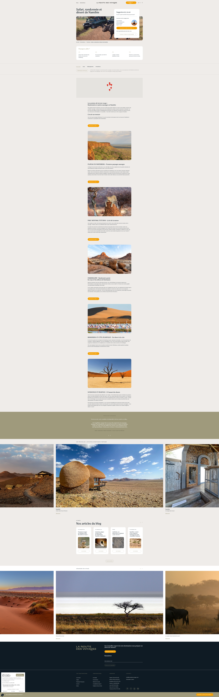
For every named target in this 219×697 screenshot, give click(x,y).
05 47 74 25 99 (131, 34)
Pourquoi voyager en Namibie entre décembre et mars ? (83, 533)
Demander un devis (130, 3)
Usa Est (77, 683)
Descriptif (78, 66)
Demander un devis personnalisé (204, 694)
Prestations (98, 66)
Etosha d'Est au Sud (60, 636)
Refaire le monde (96, 681)
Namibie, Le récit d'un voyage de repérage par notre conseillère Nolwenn (135, 534)
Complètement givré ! (97, 683)
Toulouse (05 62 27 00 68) (115, 688)
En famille (95, 677)
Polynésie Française (80, 681)
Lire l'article (83, 551)
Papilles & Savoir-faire (97, 685)
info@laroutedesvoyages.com (132, 677)
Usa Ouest (78, 677)
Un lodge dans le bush (169, 510)
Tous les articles (109, 561)
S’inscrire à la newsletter (110, 665)
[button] (111, 85)
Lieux (84, 66)
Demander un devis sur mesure (126, 28)
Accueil (77, 42)
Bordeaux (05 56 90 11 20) (115, 681)
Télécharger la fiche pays (82, 70)
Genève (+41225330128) (114, 683)
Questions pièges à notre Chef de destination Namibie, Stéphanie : (100, 534)
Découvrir (58, 513)
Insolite (113, 529)
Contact (128, 673)
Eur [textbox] (138, 2)
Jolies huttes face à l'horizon (61, 510)
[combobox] (139, 2)
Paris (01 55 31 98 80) (114, 687)
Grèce (77, 685)
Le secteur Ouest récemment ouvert (172, 636)
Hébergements (90, 66)
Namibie (88, 42)
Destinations (82, 2)
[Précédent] (118, 34)
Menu (77, 2)
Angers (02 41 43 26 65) (114, 677)
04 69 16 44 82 (119, 23)
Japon (77, 679)
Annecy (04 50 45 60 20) (114, 679)
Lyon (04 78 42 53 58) (114, 685)
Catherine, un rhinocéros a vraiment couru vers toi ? (118, 533)
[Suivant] (135, 34)
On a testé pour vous (81, 529)
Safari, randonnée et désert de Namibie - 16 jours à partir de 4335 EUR (109, 430)
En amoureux (95, 679)
